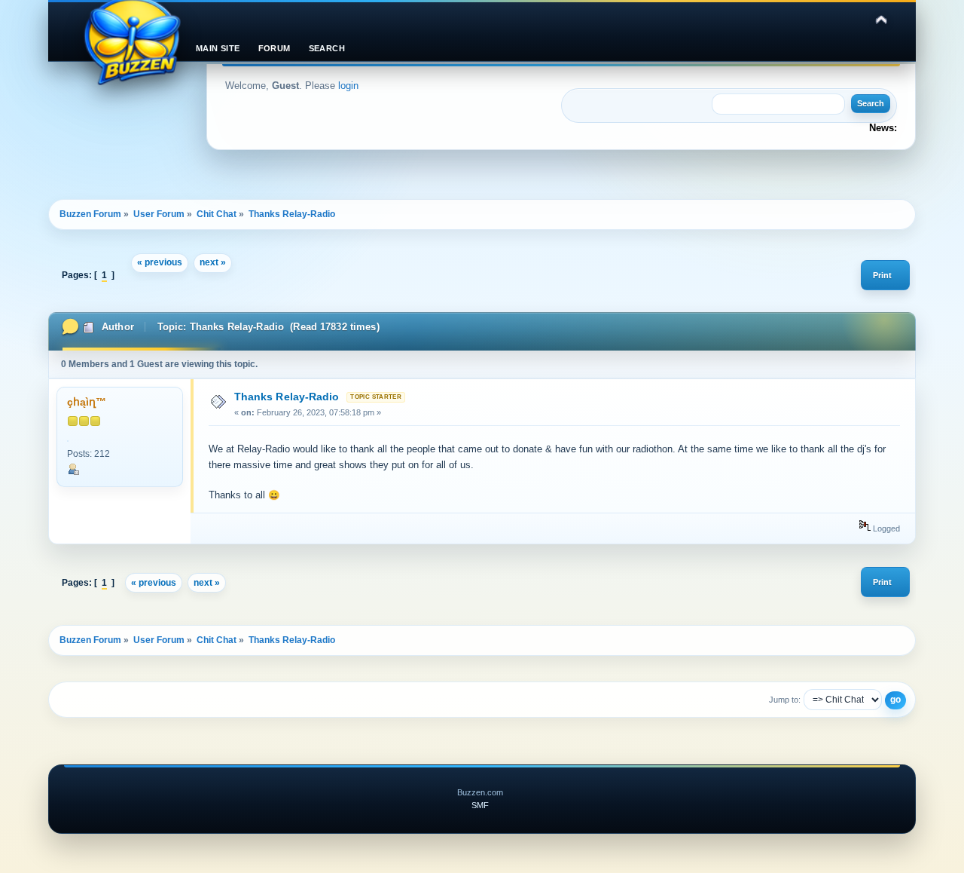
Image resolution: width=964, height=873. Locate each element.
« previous (159, 262)
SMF (480, 805)
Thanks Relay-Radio (286, 397)
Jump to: (785, 699)
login (348, 85)
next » (213, 262)
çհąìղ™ (86, 402)
